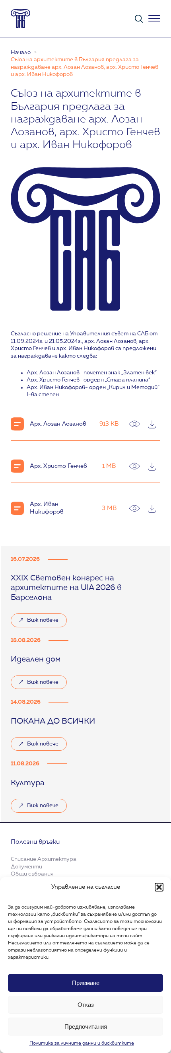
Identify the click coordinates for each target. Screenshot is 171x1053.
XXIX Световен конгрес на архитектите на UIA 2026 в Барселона (66, 588)
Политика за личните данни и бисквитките (81, 1043)
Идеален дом (35, 660)
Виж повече (38, 622)
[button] (159, 887)
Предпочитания (85, 1026)
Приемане (85, 982)
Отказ (86, 1004)
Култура (28, 783)
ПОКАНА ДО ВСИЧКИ (53, 722)
